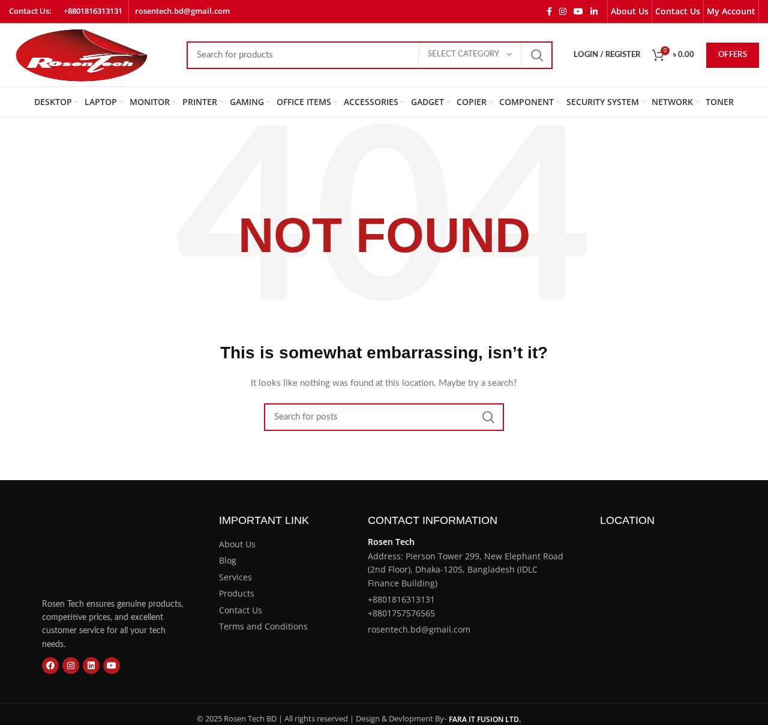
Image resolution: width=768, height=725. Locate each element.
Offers (732, 55)
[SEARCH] (536, 55)
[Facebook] (50, 665)
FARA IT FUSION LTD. (485, 719)
